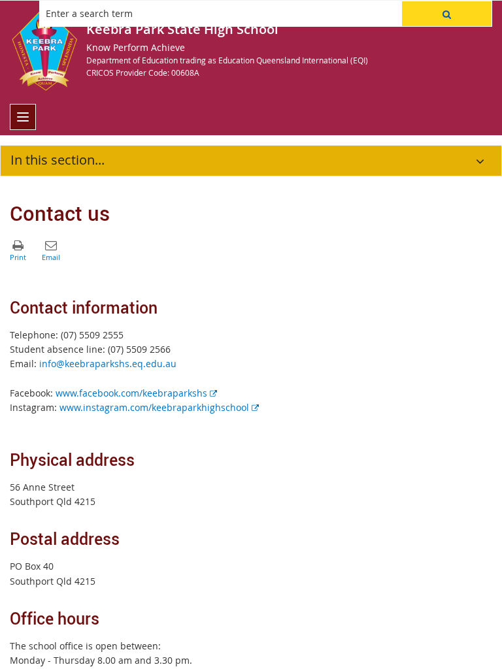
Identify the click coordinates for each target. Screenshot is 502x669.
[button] (446, 14)
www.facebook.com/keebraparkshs (136, 393)
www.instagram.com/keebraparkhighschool (159, 407)
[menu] (23, 117)
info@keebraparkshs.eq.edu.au (107, 363)
